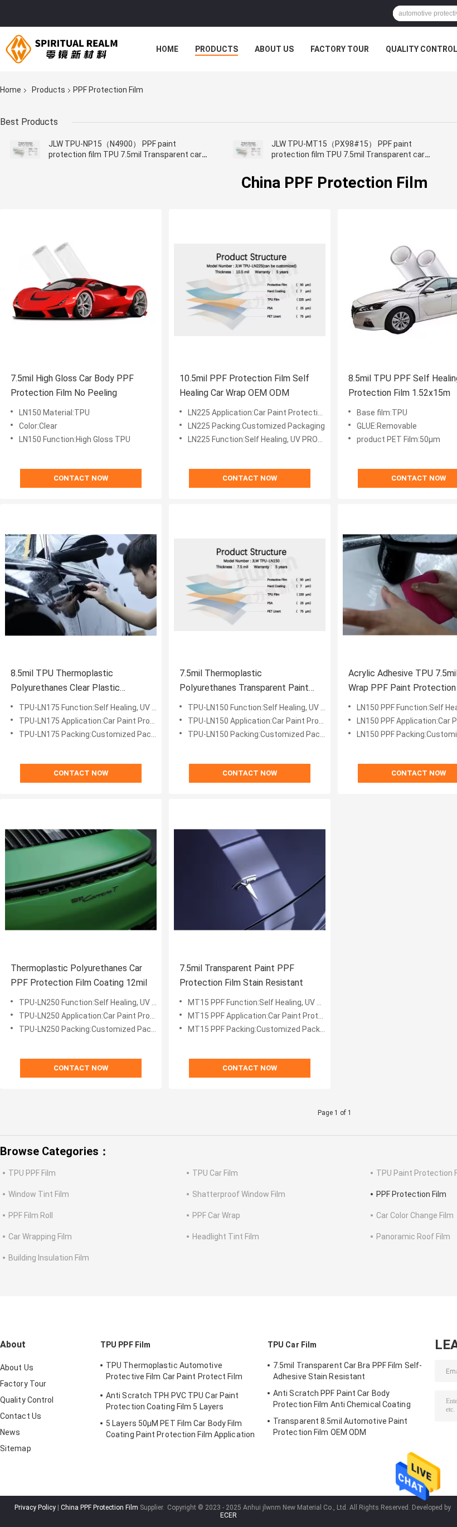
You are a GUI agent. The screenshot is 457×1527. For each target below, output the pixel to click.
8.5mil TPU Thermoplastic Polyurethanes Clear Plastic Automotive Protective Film (65, 681)
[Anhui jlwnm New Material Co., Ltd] (61, 49)
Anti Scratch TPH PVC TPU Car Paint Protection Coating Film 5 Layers (172, 1401)
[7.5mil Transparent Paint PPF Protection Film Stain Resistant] (249, 880)
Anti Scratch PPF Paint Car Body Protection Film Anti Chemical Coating (342, 1399)
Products (216, 49)
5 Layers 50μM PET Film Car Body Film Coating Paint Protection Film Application (180, 1429)
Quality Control (27, 1399)
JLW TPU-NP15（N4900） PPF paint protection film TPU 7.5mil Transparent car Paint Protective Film (125, 154)
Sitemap (15, 1448)
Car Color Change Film (415, 1215)
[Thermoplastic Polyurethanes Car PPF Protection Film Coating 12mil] (81, 880)
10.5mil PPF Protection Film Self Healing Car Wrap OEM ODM (244, 385)
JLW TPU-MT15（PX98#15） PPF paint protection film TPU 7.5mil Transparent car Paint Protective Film (348, 154)
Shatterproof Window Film (238, 1194)
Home (167, 49)
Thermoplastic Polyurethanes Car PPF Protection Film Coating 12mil (79, 975)
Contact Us (20, 1416)
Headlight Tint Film (225, 1236)
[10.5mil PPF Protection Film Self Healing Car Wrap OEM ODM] (249, 290)
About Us (274, 49)
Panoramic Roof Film (413, 1236)
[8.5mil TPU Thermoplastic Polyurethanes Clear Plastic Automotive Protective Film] (81, 585)
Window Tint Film (38, 1194)
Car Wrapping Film (40, 1236)
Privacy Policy (35, 1507)
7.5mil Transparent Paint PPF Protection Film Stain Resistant (241, 975)
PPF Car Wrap (216, 1215)
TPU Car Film (215, 1173)
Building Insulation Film (48, 1257)
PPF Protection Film (411, 1194)
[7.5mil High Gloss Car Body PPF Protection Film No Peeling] (81, 290)
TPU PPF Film (32, 1173)
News (10, 1432)
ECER (228, 1515)
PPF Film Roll (30, 1215)
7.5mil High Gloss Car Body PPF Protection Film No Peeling (72, 385)
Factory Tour (339, 49)
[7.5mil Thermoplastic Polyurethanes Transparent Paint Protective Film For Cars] (249, 585)
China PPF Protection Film (99, 1507)
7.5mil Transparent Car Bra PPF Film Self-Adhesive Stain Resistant (347, 1371)
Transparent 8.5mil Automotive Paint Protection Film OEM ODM (340, 1427)
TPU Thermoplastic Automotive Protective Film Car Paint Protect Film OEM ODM (174, 1372)
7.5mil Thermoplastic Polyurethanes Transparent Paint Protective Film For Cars (244, 681)
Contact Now (81, 478)
